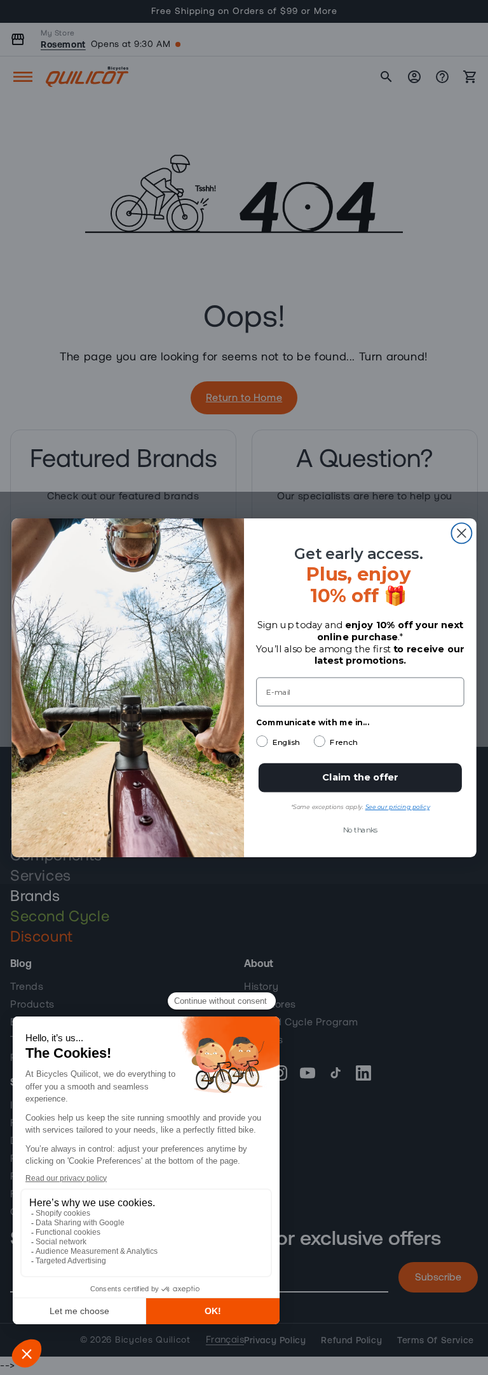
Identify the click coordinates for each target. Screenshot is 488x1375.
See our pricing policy (397, 806)
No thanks (360, 829)
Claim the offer (360, 777)
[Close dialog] (461, 533)
